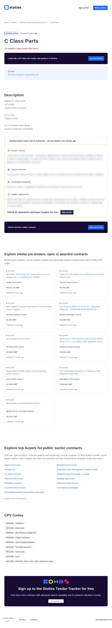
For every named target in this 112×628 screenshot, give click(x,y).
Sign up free (84, 8)
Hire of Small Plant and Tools (18, 339)
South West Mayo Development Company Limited (77, 470)
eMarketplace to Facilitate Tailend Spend (22, 403)
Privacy (22, 620)
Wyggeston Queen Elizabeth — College (73, 474)
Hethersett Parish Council (67, 483)
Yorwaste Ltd (9, 470)
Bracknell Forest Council (67, 465)
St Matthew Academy (13, 483)
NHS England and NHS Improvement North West (24, 492)
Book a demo (100, 8)
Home (6, 22)
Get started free (56, 601)
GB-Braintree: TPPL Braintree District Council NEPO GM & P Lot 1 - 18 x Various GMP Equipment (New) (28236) (81, 341)
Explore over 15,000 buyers (15, 499)
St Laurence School (12, 474)
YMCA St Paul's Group (13, 479)
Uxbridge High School (66, 479)
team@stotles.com (104, 620)
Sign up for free (96, 227)
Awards (14, 22)
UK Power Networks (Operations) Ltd (32, 22)
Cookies (33, 620)
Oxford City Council (12, 465)
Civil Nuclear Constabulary (68, 488)
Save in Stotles (96, 58)
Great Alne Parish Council (14, 488)
